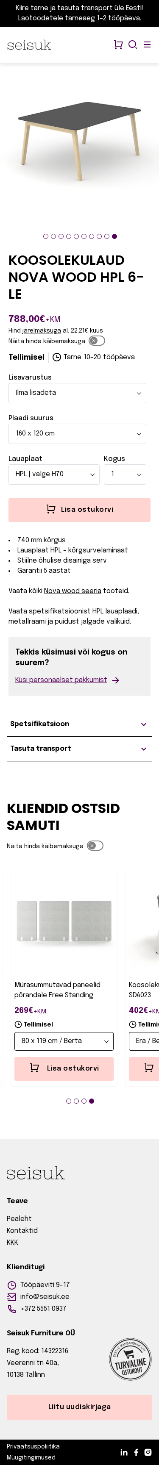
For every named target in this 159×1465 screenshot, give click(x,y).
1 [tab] (45, 236)
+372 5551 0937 (43, 1308)
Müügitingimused (31, 1458)
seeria (80, 591)
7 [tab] (91, 236)
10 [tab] (114, 236)
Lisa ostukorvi (73, 1068)
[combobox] (77, 393)
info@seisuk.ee (45, 1297)
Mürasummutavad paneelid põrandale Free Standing (57, 990)
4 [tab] (68, 236)
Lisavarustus (30, 377)
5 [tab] (76, 236)
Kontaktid (22, 1231)
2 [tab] (53, 236)
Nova (52, 591)
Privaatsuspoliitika (33, 1447)
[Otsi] (133, 45)
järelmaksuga (41, 331)
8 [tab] (99, 236)
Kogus (114, 459)
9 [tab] (106, 236)
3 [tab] (61, 236)
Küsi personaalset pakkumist (61, 680)
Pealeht (19, 1219)
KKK (12, 1242)
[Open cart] (118, 45)
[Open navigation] (147, 45)
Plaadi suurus (30, 418)
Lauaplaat (25, 459)
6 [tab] (83, 236)
